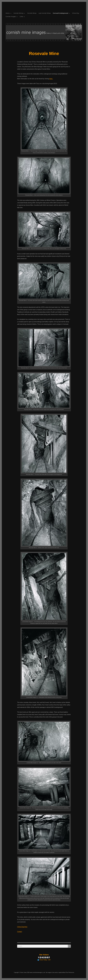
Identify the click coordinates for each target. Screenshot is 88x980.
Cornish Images (11, 16)
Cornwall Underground (60, 13)
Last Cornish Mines (45, 13)
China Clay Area (22, 926)
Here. (51, 78)
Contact (19, 931)
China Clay (75, 13)
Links (21, 16)
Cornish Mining (18, 13)
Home (8, 13)
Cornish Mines (31, 13)
